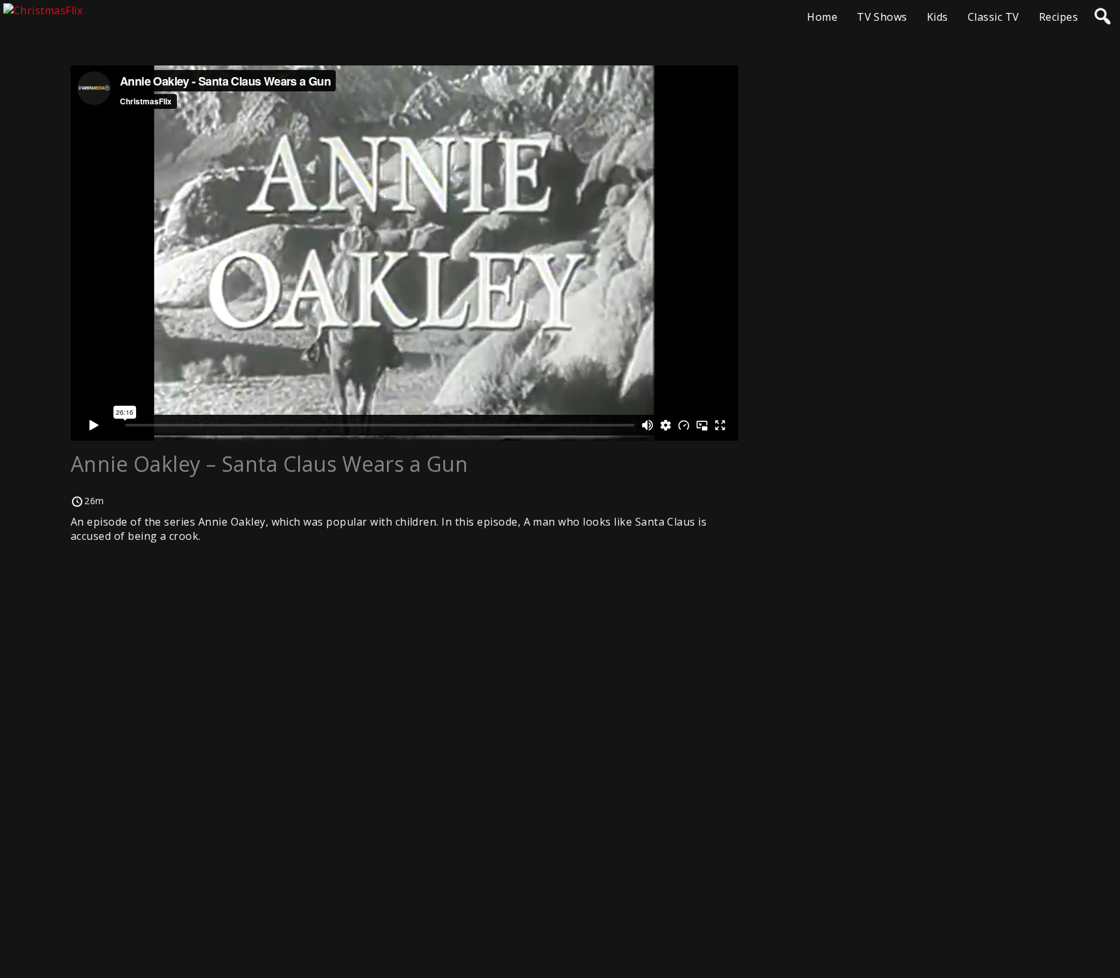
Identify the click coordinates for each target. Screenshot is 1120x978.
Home (822, 17)
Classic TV (994, 17)
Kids (937, 17)
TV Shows (882, 17)
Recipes (1058, 17)
